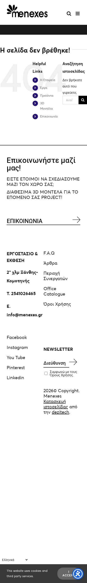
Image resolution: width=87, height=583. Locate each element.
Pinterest (16, 367)
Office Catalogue (54, 291)
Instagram (17, 347)
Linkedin (15, 377)
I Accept (68, 573)
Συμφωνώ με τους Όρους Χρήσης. (63, 373)
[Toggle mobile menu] (78, 13)
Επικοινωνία (49, 116)
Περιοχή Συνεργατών (56, 275)
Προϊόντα (46, 96)
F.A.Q (49, 253)
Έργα (43, 88)
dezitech (60, 412)
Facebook (17, 337)
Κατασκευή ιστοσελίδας (56, 404)
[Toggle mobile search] (69, 13)
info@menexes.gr (25, 315)
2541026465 (23, 293)
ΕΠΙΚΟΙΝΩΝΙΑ (24, 221)
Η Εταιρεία (47, 80)
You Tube (16, 357)
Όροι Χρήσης (57, 304)
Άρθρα (50, 263)
